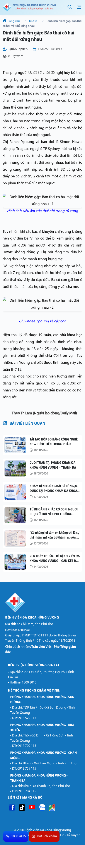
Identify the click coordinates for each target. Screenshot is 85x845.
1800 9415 (18, 630)
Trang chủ (13, 21)
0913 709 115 (26, 746)
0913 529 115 (26, 718)
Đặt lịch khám (47, 836)
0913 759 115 (26, 768)
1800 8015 (29, 682)
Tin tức (33, 21)
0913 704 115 (26, 791)
